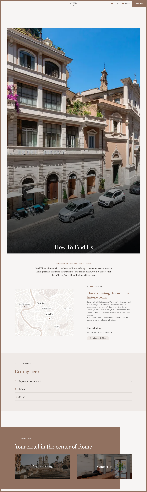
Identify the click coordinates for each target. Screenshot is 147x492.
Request (127, 3)
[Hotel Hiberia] (73, 4)
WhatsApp (117, 4)
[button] (73, 382)
